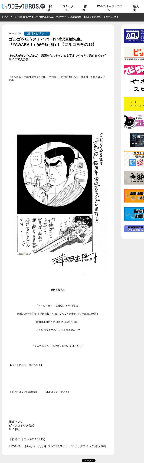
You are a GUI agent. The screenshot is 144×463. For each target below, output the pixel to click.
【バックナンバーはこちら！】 (26, 364)
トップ (5, 17)
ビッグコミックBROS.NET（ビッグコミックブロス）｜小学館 (23, 6)
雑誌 (50, 8)
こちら (78, 345)
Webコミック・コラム (110, 8)
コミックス (68, 8)
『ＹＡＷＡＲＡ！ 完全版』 (50, 305)
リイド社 (14, 429)
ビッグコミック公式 (21, 425)
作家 (85, 8)
